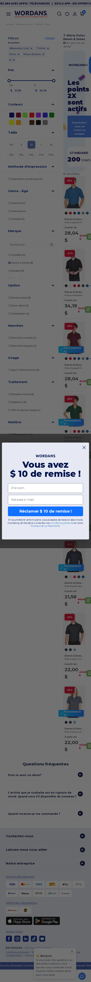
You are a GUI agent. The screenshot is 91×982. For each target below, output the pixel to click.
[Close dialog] (84, 447)
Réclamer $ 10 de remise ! (45, 511)
